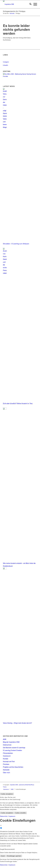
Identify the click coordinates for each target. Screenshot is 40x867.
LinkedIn (5, 65)
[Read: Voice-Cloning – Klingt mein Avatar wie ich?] (5, 569)
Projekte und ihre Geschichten (13, 767)
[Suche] (29, 4)
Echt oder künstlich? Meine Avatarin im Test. (18, 403)
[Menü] (34, 4)
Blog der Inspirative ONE (11, 742)
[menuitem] (29, 4)
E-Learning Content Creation (12, 750)
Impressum (7, 756)
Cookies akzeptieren (7, 794)
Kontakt (5, 759)
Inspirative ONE (14, 784)
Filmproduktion (8, 753)
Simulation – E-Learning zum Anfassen (16, 244)
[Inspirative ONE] (16, 4)
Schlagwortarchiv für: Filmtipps (14, 11)
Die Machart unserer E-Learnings (14, 747)
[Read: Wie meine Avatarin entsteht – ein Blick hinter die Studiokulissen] (5, 409)
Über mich (6, 772)
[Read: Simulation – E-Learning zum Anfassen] (5, 127)
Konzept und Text (9, 761)
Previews (6, 764)
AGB (4, 739)
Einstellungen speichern (14, 856)
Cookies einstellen (20, 813)
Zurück (3, 856)
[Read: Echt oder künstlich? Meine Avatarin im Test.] (5, 273)
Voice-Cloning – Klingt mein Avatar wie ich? (17, 723)
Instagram (6, 62)
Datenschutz (7, 745)
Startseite (6, 770)
